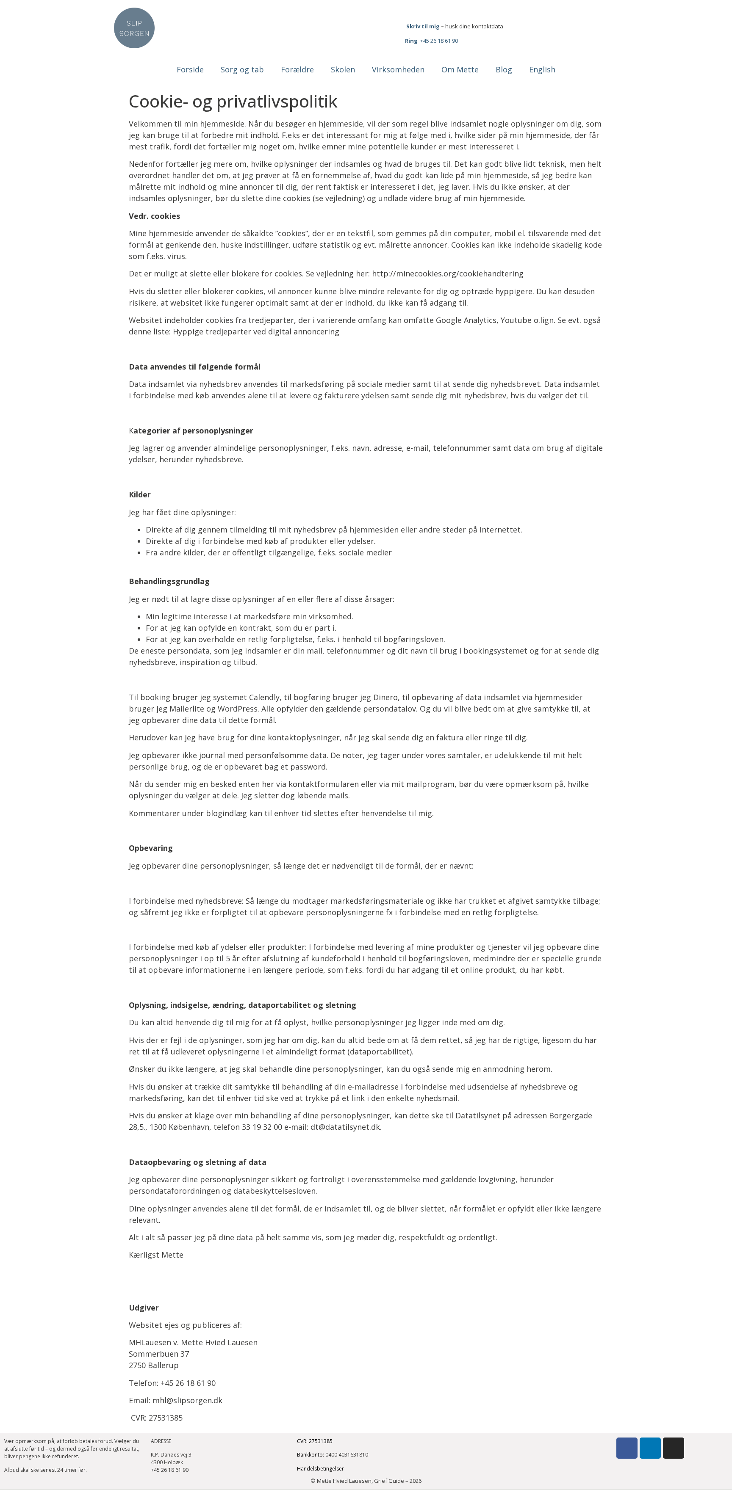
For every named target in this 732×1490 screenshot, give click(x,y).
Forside (190, 69)
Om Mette (460, 69)
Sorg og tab (242, 69)
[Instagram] (673, 1448)
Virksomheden (398, 69)
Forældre (297, 69)
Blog (504, 69)
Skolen (343, 69)
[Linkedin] (650, 1448)
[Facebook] (627, 1448)
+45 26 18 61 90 (431, 40)
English (542, 69)
